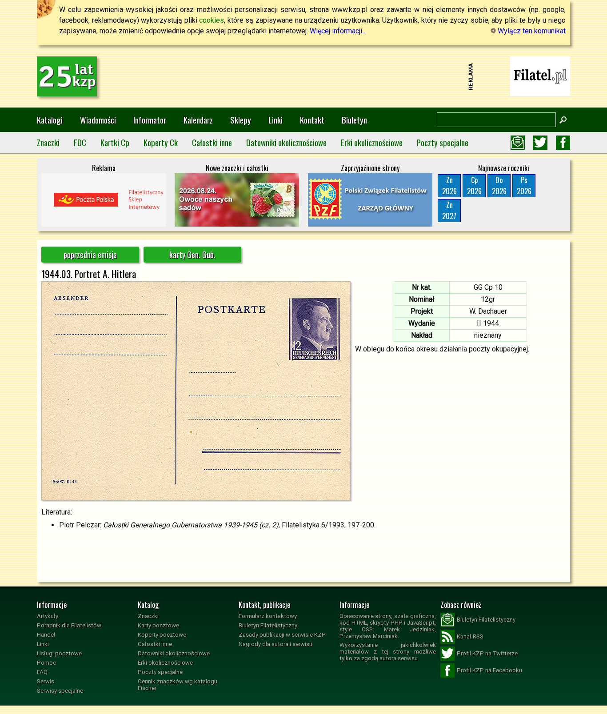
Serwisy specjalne (60, 690)
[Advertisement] (303, 76)
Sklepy (240, 120)
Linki (275, 120)
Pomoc (46, 662)
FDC (80, 142)
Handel (46, 634)
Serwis (45, 681)
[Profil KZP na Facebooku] (563, 143)
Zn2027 (449, 210)
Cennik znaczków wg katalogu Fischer (177, 684)
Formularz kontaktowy (268, 616)
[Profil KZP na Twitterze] (540, 143)
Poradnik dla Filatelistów (69, 625)
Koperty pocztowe (162, 634)
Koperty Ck (161, 142)
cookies (211, 20)
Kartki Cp (114, 142)
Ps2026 (524, 185)
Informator (149, 120)
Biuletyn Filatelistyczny (268, 625)
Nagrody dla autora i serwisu (275, 644)
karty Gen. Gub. (192, 254)
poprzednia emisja (90, 254)
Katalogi (50, 120)
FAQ (42, 672)
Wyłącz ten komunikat (531, 31)
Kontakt (312, 120)
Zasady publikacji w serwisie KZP (282, 634)
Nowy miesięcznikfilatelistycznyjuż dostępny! (540, 76)
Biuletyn (354, 120)
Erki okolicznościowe (372, 142)
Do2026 (499, 185)
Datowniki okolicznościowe (286, 142)
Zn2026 (449, 185)
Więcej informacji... (338, 31)
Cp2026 (474, 185)
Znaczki (48, 142)
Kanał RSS (470, 636)
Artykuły (47, 616)
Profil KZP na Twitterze (487, 653)
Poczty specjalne (442, 142)
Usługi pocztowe (59, 653)
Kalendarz (198, 120)
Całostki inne (212, 142)
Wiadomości (98, 120)
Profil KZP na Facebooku (489, 670)
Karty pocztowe (158, 625)
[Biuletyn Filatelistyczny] (518, 143)
